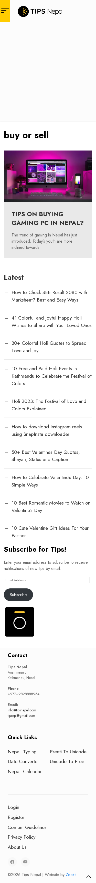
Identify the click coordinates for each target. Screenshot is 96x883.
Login (13, 807)
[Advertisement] (48, 72)
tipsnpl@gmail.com (21, 715)
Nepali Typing (22, 751)
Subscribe (18, 595)
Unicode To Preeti (68, 761)
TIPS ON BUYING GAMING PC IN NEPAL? (48, 218)
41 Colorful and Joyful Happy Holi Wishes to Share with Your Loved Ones (52, 321)
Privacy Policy (21, 837)
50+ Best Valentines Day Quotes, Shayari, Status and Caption (46, 455)
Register (16, 817)
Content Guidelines (27, 827)
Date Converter (23, 761)
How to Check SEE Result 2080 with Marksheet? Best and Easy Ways (49, 296)
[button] (88, 876)
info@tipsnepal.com (22, 710)
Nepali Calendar (25, 771)
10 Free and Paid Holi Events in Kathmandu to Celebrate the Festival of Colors (52, 376)
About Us (17, 847)
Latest (14, 277)
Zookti (71, 875)
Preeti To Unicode (68, 751)
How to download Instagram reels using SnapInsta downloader (47, 430)
